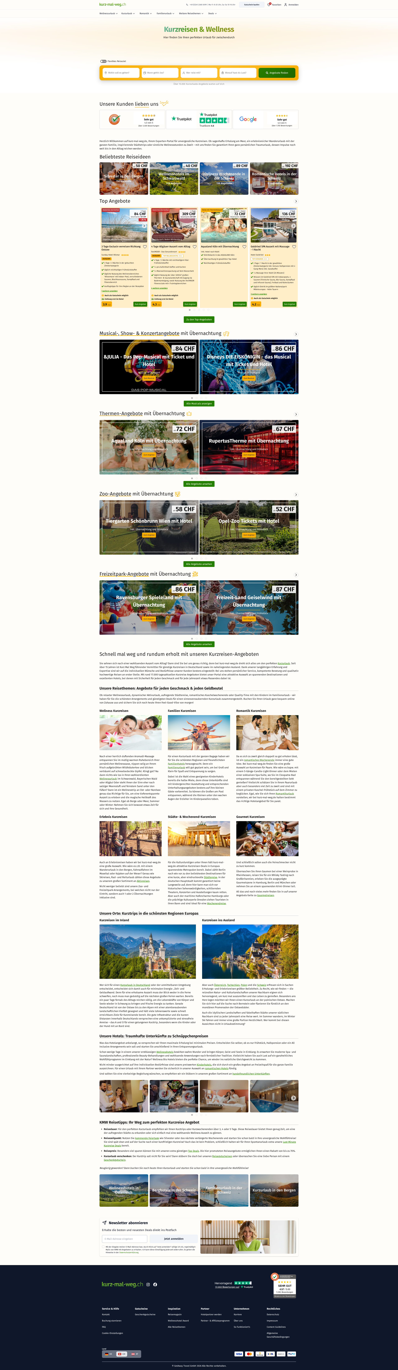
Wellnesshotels (164, 1051)
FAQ (104, 1327)
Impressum (272, 1320)
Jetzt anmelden (173, 1238)
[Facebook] (155, 1285)
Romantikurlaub (285, 793)
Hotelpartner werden (211, 1314)
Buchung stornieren (111, 1320)
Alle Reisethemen (176, 1327)
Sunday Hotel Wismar (111, 255)
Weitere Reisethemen (190, 13)
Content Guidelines (276, 1327)
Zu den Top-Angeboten (199, 319)
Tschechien (233, 984)
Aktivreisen (143, 881)
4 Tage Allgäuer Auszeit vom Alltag (170, 246)
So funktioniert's (242, 1327)
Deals (211, 13)
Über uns (238, 1320)
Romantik (144, 13)
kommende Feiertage (147, 1138)
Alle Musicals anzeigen (199, 403)
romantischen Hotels (216, 1068)
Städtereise (210, 877)
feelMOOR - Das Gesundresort (164, 252)
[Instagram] (148, 1285)
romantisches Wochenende (259, 760)
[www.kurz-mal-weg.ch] (113, 4)
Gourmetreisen (265, 895)
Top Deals (193, 1150)
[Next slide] (296, 334)
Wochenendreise (216, 903)
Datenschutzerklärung (128, 1252)
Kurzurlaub (126, 13)
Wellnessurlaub (107, 13)
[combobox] (121, 73)
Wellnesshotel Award (178, 1320)
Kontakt (106, 1314)
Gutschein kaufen (251, 5)
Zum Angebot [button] (149, 455)
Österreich (220, 984)
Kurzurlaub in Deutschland (135, 984)
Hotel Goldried (258, 255)
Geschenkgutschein (114, 1159)
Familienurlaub (164, 13)
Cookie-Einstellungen (112, 1333)
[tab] (192, 398)
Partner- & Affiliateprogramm (215, 1320)
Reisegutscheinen (222, 1156)
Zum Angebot (140, 304)
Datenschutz (273, 1314)
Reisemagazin (175, 1314)
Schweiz (261, 984)
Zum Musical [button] (149, 378)
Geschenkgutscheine (145, 1314)
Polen (244, 984)
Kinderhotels (204, 1064)
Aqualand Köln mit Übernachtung (220, 246)
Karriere (238, 1314)
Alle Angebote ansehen (199, 483)
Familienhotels (176, 763)
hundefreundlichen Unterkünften (251, 1073)
